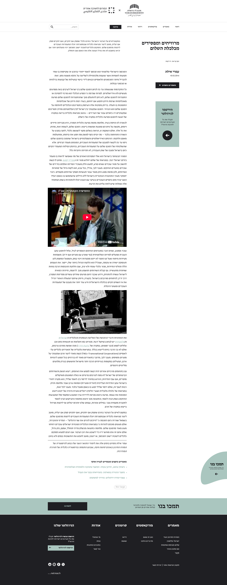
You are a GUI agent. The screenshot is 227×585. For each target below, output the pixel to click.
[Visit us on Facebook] (58, 565)
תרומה (115, 27)
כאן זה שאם (148, 537)
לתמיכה (67, 506)
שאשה (124, 541)
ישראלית (63, 337)
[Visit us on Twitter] (63, 565)
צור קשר (96, 549)
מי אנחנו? (96, 537)
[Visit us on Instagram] (54, 565)
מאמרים (166, 26)
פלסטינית (120, 341)
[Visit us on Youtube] (50, 565)
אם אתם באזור (173, 549)
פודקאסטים (152, 26)
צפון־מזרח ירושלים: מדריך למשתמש (107, 477)
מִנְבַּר (177, 553)
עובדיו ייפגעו (69, 160)
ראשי (177, 26)
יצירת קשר (156, 565)
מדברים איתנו (147, 541)
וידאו (140, 26)
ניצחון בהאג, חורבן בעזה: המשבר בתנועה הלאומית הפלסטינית (95, 467)
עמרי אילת (172, 72)
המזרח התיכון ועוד (171, 537)
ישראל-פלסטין (173, 541)
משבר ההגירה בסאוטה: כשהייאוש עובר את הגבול (101, 472)
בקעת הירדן (83, 345)
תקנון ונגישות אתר (171, 565)
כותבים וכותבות (93, 545)
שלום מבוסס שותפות (170, 545)
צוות (98, 541)
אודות (129, 26)
